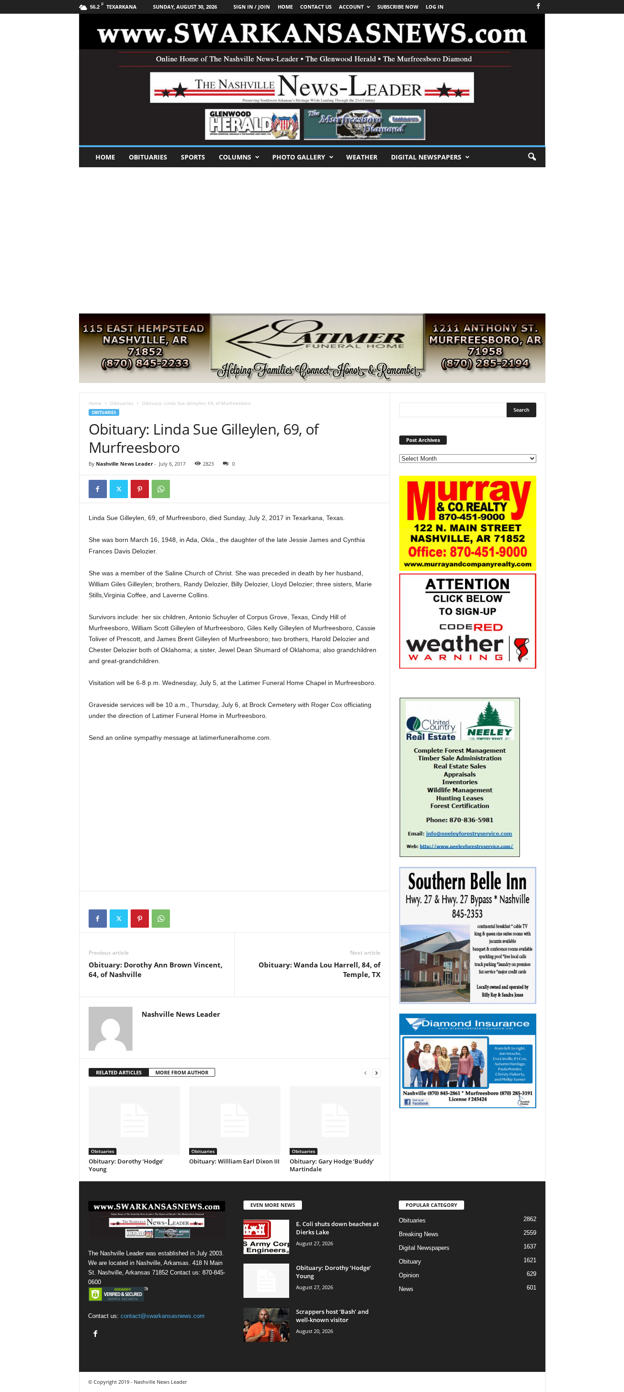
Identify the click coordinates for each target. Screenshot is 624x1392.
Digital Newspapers (426, 157)
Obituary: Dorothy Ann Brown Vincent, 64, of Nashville (155, 969)
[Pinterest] (140, 489)
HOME (285, 6)
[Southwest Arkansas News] (312, 79)
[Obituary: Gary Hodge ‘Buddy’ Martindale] (335, 1120)
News (406, 1289)
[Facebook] (538, 6)
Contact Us (316, 6)
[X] (119, 489)
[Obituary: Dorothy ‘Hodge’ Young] (134, 1120)
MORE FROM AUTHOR (181, 1072)
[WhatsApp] (161, 489)
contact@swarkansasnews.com (163, 1315)
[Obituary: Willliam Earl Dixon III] (234, 1120)
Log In (435, 6)
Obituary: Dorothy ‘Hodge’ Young (126, 1165)
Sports (193, 157)
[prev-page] (365, 1073)
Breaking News (419, 1234)
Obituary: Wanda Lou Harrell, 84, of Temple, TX (320, 969)
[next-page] (376, 1073)
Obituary (410, 1261)
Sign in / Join (251, 6)
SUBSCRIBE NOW (397, 6)
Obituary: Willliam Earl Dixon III (234, 1161)
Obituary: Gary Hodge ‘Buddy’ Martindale (332, 1165)
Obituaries (148, 157)
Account (351, 6)
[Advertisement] (312, 236)
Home (105, 157)
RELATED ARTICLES (119, 1072)
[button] (532, 157)
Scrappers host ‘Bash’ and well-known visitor (332, 1315)
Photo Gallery (298, 157)
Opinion (409, 1275)
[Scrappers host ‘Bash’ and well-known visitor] (266, 1324)
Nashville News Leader (124, 463)
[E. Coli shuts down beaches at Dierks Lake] (266, 1237)
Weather (361, 157)
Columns (235, 157)
